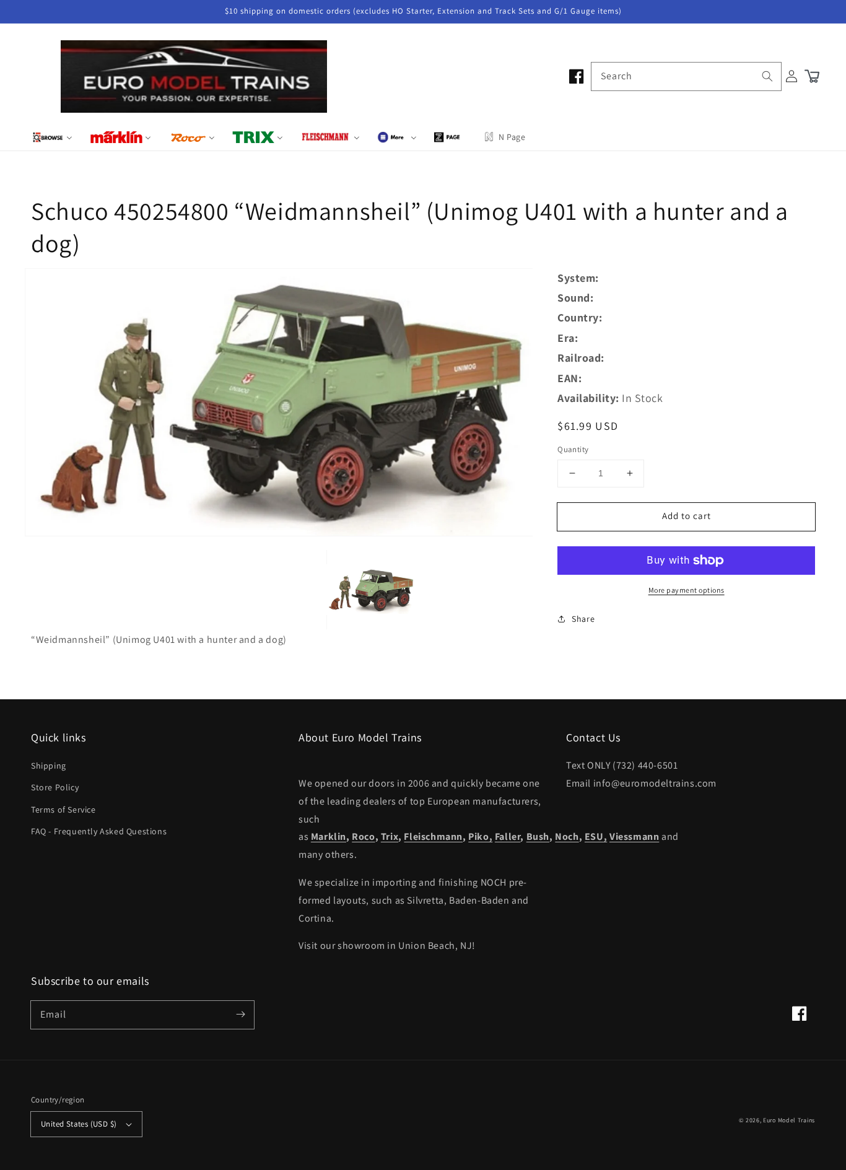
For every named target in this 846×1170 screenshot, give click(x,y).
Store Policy (55, 787)
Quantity (572, 449)
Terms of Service (63, 809)
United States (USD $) (78, 1124)
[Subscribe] (240, 1014)
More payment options (686, 590)
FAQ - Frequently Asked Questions (99, 831)
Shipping (48, 765)
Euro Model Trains (789, 1120)
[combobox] (686, 76)
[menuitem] (52, 137)
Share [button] (583, 618)
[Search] (767, 76)
